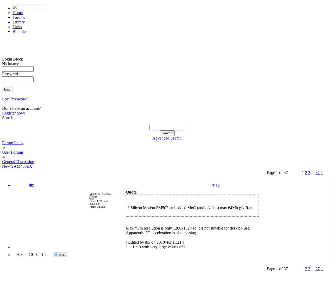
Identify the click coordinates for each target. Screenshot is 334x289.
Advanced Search (167, 138)
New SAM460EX (17, 166)
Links (17, 27)
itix (31, 185)
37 (317, 172)
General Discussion (18, 161)
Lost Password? (15, 99)
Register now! (13, 113)
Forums (19, 17)
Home (18, 12)
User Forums (12, 152)
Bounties (20, 31)
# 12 (216, 185)
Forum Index (12, 143)
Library (19, 22)
